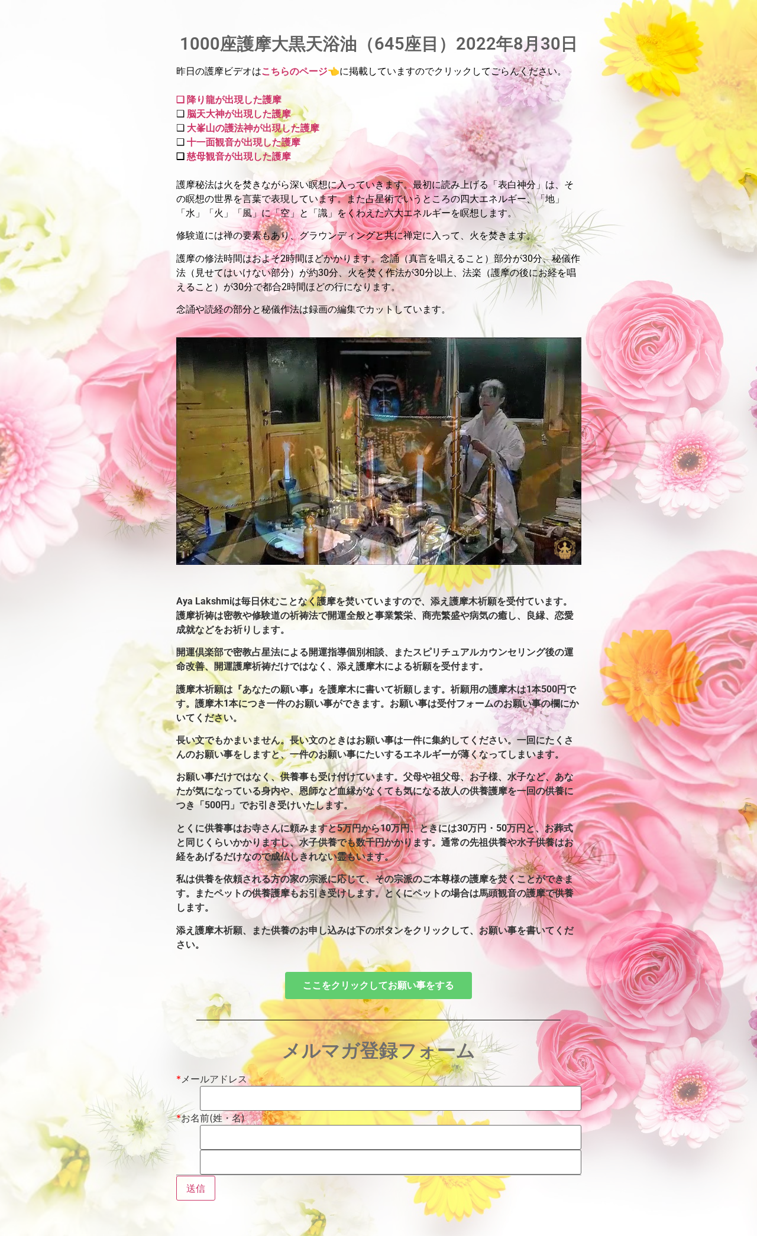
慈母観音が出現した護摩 (239, 156)
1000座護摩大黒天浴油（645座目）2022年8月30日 (379, 44)
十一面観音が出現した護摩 (242, 142)
